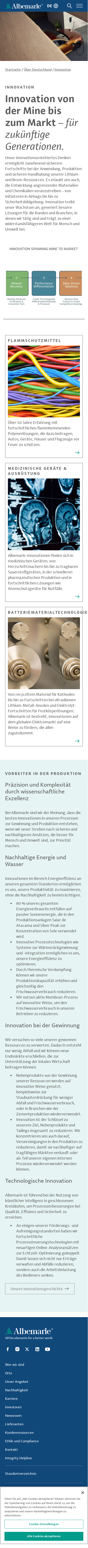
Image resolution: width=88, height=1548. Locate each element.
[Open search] (69, 6)
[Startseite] (24, 6)
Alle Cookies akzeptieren (44, 1536)
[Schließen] (82, 1492)
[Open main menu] (79, 6)
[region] (44, 1515)
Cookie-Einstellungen (44, 1524)
